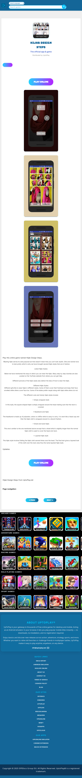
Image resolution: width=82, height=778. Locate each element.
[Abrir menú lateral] (3, 5)
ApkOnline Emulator (41, 739)
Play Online (41, 81)
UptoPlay (41, 704)
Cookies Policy (41, 683)
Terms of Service (41, 680)
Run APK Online (41, 668)
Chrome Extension (41, 743)
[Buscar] (64, 7)
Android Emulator (41, 664)
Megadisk (41, 715)
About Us (41, 672)
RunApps (41, 726)
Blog (41, 687)
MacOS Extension (41, 747)
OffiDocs (41, 696)
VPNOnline (41, 719)
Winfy (41, 723)
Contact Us (41, 676)
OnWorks (41, 700)
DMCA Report (41, 661)
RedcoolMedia (41, 711)
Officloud (41, 730)
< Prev (32, 500)
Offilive (41, 708)
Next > (50, 500)
